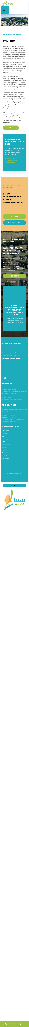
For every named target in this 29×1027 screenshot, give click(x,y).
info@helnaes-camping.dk (12, 162)
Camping (4, 433)
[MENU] (5, 10)
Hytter (3, 442)
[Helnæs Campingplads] (7, 6)
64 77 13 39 (10, 159)
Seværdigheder (6, 458)
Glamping (5, 439)
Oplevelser (5, 453)
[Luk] (14, 485)
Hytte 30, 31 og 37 (7, 444)
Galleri (3, 436)
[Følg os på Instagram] (5, 378)
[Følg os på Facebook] (2, 378)
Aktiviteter (5, 455)
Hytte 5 (4, 447)
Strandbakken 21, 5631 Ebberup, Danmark (14, 391)
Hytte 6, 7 (4, 450)
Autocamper (5, 431)
